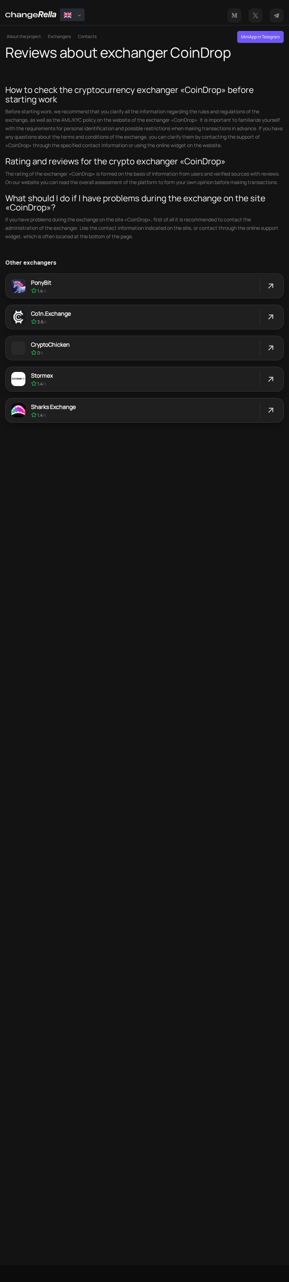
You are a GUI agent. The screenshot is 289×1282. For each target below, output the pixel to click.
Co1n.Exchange (51, 313)
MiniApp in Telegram (260, 37)
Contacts (87, 36)
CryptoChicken (50, 344)
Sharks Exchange (53, 407)
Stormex (42, 375)
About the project (24, 36)
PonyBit (41, 282)
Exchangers (59, 36)
